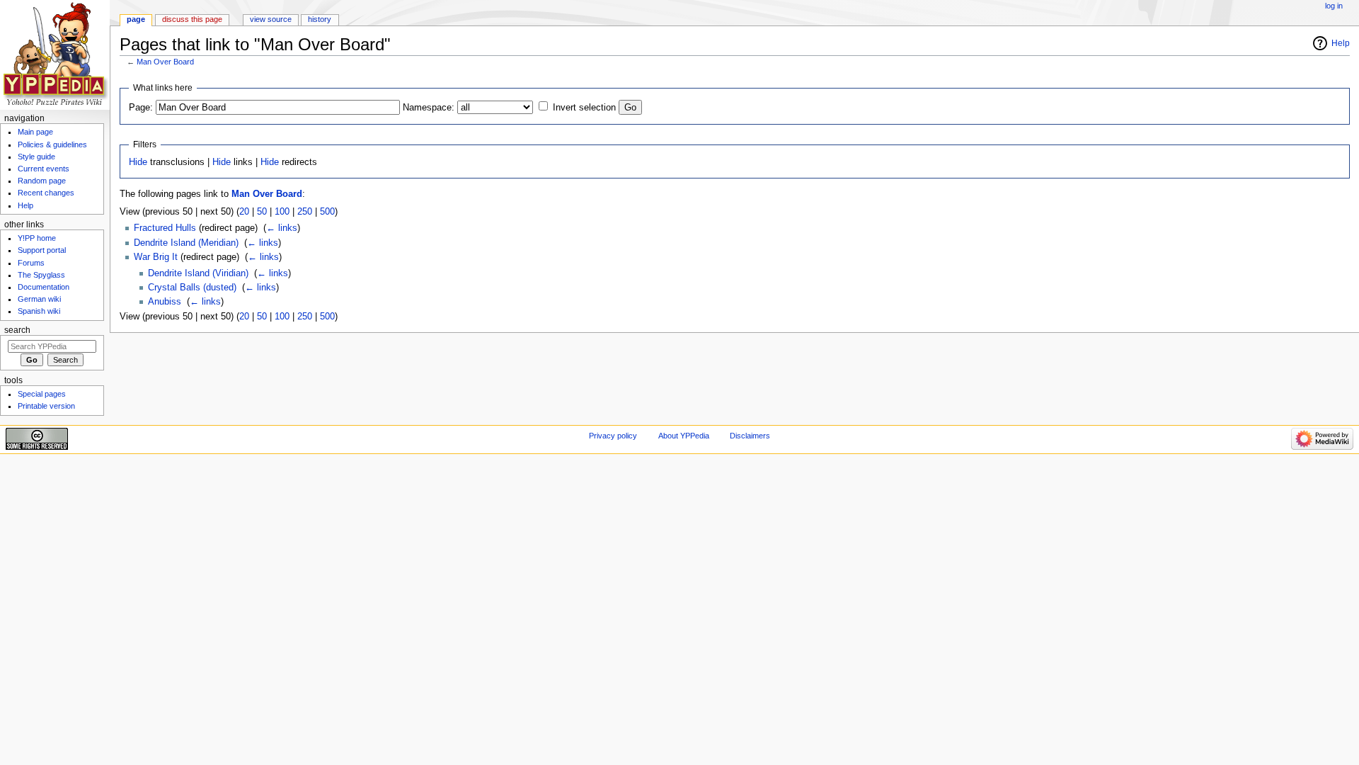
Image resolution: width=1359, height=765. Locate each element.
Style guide (36, 156)
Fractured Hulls (165, 228)
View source (271, 19)
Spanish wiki (39, 311)
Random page (42, 180)
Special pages (42, 394)
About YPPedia (683, 435)
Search (17, 330)
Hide (138, 162)
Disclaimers (750, 435)
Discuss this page (192, 19)
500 (327, 212)
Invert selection (584, 108)
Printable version (46, 406)
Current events (43, 168)
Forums (31, 263)
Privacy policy (613, 435)
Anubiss (164, 302)
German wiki (39, 299)
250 (304, 212)
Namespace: (428, 108)
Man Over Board (165, 61)
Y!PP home (37, 238)
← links (281, 228)
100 (282, 212)
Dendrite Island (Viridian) (198, 273)
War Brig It (156, 257)
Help (1340, 43)
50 (262, 212)
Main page (35, 132)
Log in (1334, 5)
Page (136, 19)
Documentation (43, 287)
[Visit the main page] (55, 55)
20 (244, 212)
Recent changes (46, 192)
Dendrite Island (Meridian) (186, 243)
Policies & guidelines (52, 144)
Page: (141, 108)
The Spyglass (41, 275)
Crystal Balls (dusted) (192, 288)
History (319, 19)
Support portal (42, 250)
